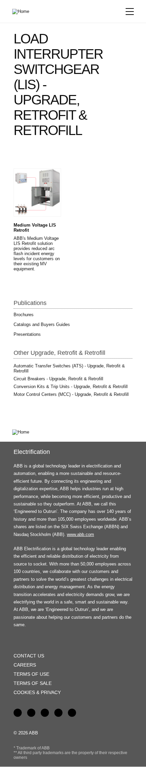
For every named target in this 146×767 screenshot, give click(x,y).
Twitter (58, 713)
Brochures (24, 314)
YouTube (45, 713)
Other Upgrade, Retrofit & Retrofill (59, 352)
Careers (25, 665)
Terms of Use (31, 674)
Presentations (27, 334)
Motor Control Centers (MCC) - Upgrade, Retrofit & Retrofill (71, 394)
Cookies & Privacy (37, 692)
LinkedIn (31, 713)
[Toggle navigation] (130, 11)
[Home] (23, 11)
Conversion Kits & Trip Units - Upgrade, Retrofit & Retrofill (71, 386)
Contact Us (29, 655)
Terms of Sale (33, 683)
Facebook (18, 713)
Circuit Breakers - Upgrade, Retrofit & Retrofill (58, 378)
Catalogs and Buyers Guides (42, 324)
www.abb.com (80, 534)
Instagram (72, 713)
